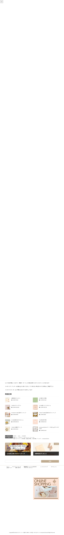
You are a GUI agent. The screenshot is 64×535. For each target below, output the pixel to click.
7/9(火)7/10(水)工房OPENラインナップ (47, 412)
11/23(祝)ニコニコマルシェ (45, 405)
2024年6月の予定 (42, 420)
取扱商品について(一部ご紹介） (30, 466)
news (19, 435)
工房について (9, 467)
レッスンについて (44, 466)
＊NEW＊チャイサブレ (16, 405)
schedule (24, 435)
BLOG (15, 435)
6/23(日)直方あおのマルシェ (17, 420)
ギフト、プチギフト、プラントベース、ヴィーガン (24, 437)
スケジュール (53, 466)
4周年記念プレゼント (15, 398)
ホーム (8, 466)
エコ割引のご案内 (43, 398)
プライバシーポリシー (28, 467)
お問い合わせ (18, 467)
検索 (50, 461)
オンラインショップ (16, 466)
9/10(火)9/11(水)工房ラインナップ (18, 412)
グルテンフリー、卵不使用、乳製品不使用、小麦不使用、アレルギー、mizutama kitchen (32, 438)
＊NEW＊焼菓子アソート (16, 427)
